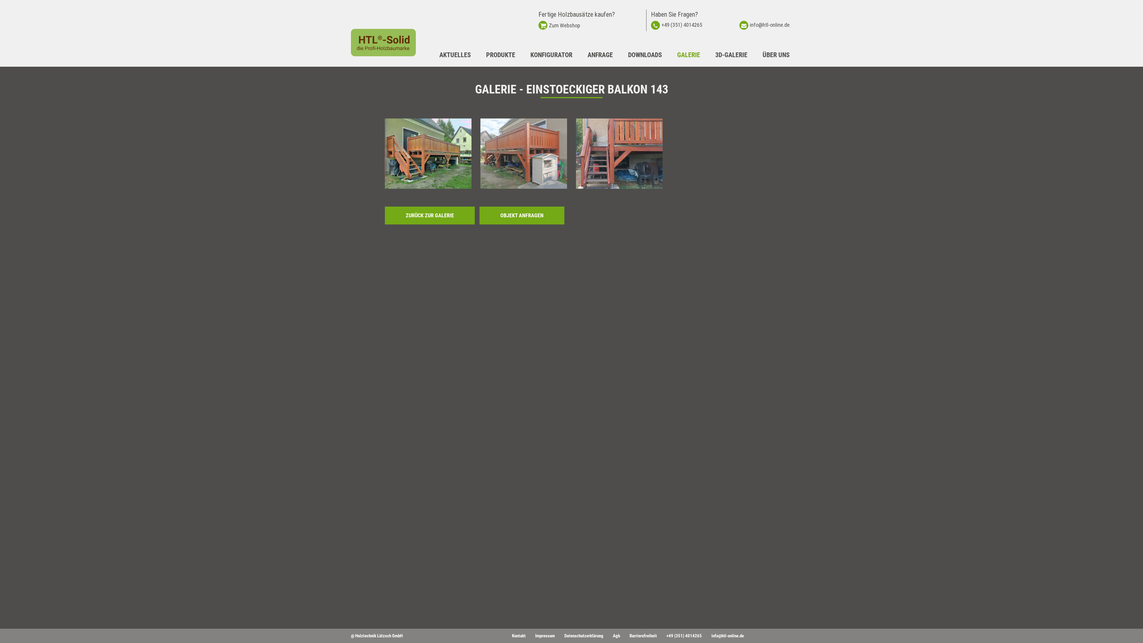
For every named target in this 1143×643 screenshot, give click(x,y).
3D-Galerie (731, 55)
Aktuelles (455, 55)
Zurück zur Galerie (430, 215)
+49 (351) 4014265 (681, 25)
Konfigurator (551, 55)
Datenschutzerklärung (583, 636)
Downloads (645, 55)
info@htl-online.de (770, 25)
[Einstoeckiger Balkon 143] (428, 153)
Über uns (776, 55)
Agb (616, 636)
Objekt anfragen (522, 215)
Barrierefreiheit (643, 636)
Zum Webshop (564, 25)
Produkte (500, 55)
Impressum (545, 636)
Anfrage (600, 55)
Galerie (688, 55)
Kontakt (519, 636)
